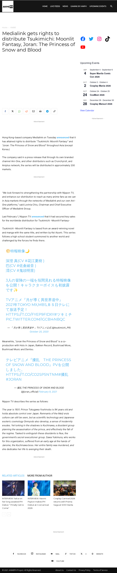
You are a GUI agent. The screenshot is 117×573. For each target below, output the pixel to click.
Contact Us (71, 570)
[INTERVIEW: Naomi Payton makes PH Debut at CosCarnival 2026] (39, 488)
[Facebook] (5, 111)
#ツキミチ (63, 314)
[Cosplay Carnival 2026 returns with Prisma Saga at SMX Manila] (64, 488)
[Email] (33, 111)
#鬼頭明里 (25, 270)
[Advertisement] (58, 19)
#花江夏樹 (33, 261)
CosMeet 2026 (97, 94)
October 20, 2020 (39, 331)
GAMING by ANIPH (79, 6)
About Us (59, 570)
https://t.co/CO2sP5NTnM (32, 374)
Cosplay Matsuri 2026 (101, 103)
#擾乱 (63, 374)
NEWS (65, 6)
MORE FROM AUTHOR (39, 475)
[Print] (40, 111)
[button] (111, 6)
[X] (12, 111)
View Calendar (87, 110)
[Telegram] (47, 111)
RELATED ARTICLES (13, 475)
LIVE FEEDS (55, 6)
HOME (45, 6)
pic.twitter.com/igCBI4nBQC (35, 319)
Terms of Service (100, 570)
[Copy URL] (54, 111)
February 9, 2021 (48, 391)
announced (63, 137)
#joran (14, 379)
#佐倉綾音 (25, 265)
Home (4, 27)
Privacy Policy (84, 570)
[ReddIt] (26, 111)
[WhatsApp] (19, 111)
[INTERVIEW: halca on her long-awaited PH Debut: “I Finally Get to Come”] (13, 488)
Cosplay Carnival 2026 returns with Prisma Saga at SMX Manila (64, 501)
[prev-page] (4, 514)
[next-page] (9, 514)
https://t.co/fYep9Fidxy (30, 314)
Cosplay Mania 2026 (100, 85)
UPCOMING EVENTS (97, 6)
